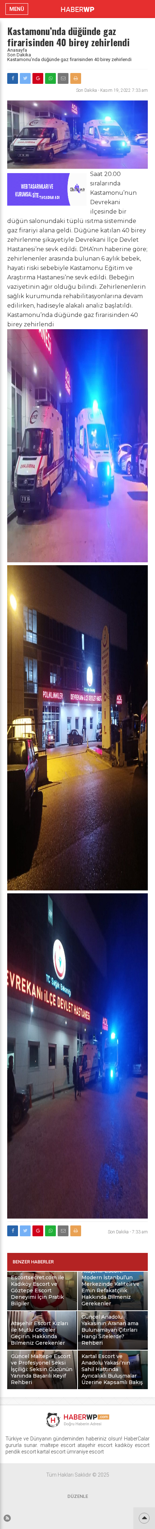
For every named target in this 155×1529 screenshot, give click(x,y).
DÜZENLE (77, 1496)
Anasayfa (17, 50)
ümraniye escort (85, 1452)
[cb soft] (47, 203)
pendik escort (20, 1452)
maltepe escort (57, 1445)
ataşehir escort (95, 1445)
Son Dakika (19, 54)
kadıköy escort (132, 1445)
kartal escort (51, 1452)
